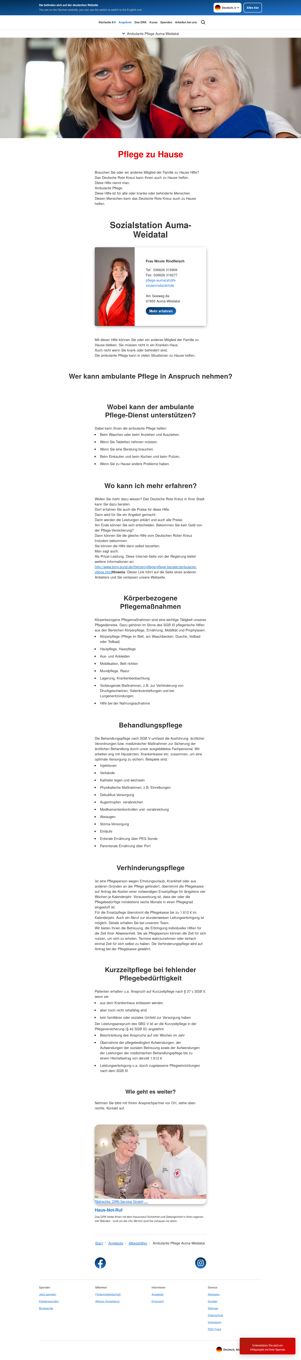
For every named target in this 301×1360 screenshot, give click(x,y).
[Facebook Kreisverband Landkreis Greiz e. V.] (100, 1262)
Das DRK (140, 22)
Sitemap (213, 1308)
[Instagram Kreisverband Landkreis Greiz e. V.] (200, 1262)
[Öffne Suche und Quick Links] (203, 22)
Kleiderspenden (49, 1301)
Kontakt (212, 1301)
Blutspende (46, 1308)
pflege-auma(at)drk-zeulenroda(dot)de (161, 283)
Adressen (214, 1294)
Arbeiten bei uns (186, 22)
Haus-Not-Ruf (108, 1210)
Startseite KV (107, 22)
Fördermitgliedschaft (108, 1294)
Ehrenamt (158, 1301)
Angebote (125, 22)
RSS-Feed (214, 1329)
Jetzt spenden (47, 1294)
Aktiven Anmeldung (107, 1301)
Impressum (214, 1322)
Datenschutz (215, 1315)
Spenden (166, 22)
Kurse (153, 22)
